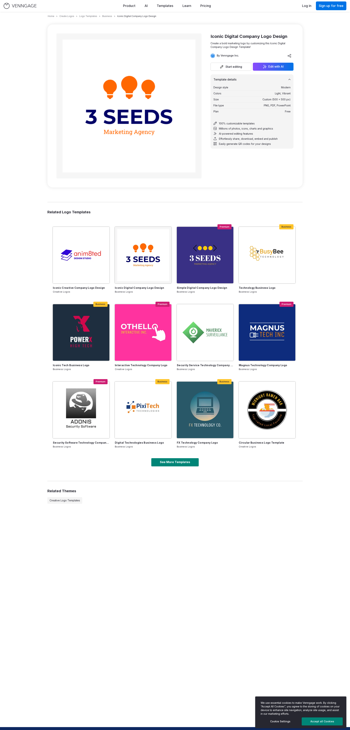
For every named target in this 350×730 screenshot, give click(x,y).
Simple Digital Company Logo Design (202, 287)
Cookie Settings (280, 721)
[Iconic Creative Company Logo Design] (81, 255)
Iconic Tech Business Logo (71, 365)
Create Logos (66, 16)
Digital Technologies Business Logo (139, 442)
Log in (306, 6)
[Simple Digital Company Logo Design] (205, 255)
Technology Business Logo (257, 287)
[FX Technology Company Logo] (205, 410)
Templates (165, 6)
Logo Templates (88, 16)
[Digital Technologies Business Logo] (143, 410)
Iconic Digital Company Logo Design (139, 287)
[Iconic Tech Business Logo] (81, 332)
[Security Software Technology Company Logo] (81, 410)
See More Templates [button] (175, 462)
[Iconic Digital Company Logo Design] (143, 255)
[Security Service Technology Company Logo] (205, 332)
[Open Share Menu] (289, 56)
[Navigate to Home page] (20, 6)
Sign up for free (331, 6)
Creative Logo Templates (65, 500)
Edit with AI (276, 67)
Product (129, 6)
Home (51, 16)
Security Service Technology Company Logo (205, 365)
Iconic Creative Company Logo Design (79, 287)
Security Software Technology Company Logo (81, 442)
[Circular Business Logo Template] (267, 410)
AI (146, 6)
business (107, 16)
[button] (231, 67)
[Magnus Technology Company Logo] (267, 332)
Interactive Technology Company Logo (141, 365)
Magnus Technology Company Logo (263, 365)
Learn (186, 6)
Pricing (205, 6)
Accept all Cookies (322, 721)
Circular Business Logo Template (261, 442)
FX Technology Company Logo (197, 442)
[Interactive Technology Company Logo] (143, 332)
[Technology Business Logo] (267, 255)
